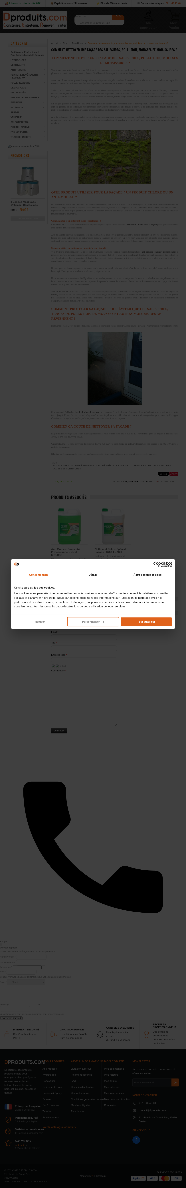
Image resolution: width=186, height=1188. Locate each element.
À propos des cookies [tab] (147, 574)
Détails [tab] (93, 574)
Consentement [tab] (38, 574)
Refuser (40, 621)
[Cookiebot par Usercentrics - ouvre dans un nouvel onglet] (156, 564)
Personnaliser (91, 621)
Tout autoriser (146, 621)
